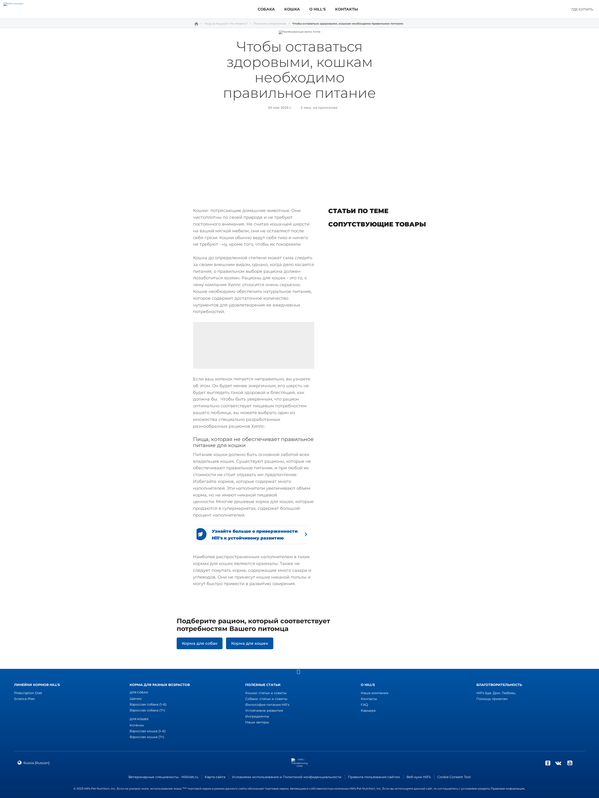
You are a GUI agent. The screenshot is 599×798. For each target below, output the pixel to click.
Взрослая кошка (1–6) (148, 731)
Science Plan (24, 699)
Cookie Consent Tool (454, 777)
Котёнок (137, 725)
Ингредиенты (257, 716)
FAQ (364, 705)
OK (547, 763)
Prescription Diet (28, 693)
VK (558, 763)
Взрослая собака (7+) (147, 710)
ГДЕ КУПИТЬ (582, 9)
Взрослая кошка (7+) (147, 737)
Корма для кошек (249, 643)
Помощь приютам (492, 699)
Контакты (369, 699)
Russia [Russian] (36, 763)
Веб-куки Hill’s (418, 777)
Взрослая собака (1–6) (148, 704)
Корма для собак (199, 643)
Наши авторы (257, 722)
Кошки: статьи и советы (265, 693)
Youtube (569, 763)
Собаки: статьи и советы (266, 699)
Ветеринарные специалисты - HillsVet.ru (163, 777)
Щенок (136, 698)
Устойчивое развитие (264, 710)
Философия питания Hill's (267, 705)
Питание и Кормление (270, 23)
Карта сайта (215, 777)
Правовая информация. (508, 788)
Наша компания (374, 693)
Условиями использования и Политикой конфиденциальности (286, 777)
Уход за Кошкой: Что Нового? (226, 23)
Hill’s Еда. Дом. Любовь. (496, 693)
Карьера (368, 710)
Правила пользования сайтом (374, 777)
